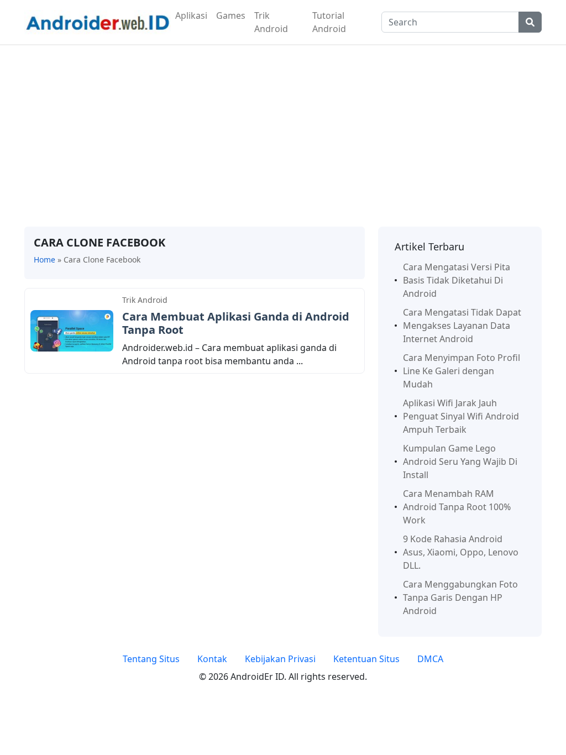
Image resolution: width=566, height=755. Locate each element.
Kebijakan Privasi (280, 659)
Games (230, 15)
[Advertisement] (283, 136)
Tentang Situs (151, 659)
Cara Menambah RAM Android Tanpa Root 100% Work (457, 506)
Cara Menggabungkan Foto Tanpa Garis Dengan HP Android (460, 597)
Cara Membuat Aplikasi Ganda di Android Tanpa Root (235, 323)
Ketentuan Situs (366, 659)
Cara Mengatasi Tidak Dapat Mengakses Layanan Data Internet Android (462, 325)
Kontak (212, 659)
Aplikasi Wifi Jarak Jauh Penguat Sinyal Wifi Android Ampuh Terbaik (461, 416)
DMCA (430, 659)
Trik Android (271, 22)
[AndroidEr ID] (97, 21)
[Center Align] (530, 22)
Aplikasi (191, 15)
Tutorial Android (329, 22)
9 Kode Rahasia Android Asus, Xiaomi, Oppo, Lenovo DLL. (460, 552)
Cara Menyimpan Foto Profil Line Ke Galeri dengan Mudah (461, 371)
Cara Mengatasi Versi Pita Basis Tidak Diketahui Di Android (456, 280)
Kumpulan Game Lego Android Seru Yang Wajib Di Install (460, 461)
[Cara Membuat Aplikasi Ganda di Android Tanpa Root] (71, 330)
